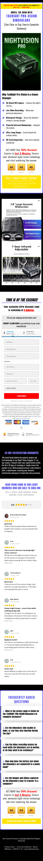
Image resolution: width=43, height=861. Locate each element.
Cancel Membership (31, 849)
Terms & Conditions (24, 847)
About (35, 847)
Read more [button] (8, 563)
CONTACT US (17, 849)
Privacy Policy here (35, 416)
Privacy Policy (9, 847)
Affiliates (8, 849)
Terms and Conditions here (22, 418)
